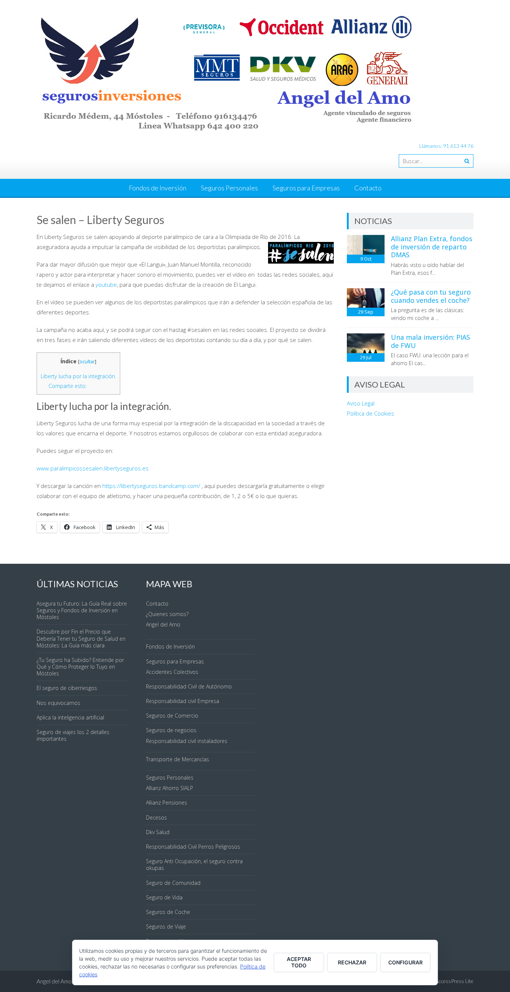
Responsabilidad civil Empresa (182, 701)
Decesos (156, 817)
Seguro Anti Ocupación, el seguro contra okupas (194, 864)
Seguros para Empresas (306, 188)
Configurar (405, 962)
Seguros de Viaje (166, 926)
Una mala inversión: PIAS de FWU (430, 341)
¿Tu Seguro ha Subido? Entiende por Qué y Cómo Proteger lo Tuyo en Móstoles (80, 666)
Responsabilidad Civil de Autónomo (189, 686)
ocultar (87, 361)
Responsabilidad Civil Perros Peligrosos (193, 846)
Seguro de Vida (164, 897)
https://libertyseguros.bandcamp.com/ (151, 485)
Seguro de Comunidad (173, 882)
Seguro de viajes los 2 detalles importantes (73, 735)
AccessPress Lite (454, 981)
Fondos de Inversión (157, 188)
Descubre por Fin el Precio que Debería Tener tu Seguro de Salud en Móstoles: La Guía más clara (81, 638)
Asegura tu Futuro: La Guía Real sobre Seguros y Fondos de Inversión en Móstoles (82, 610)
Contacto (368, 188)
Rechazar (352, 962)
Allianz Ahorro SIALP (169, 788)
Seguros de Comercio (172, 715)
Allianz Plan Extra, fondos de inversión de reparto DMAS (431, 246)
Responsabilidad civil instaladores (186, 740)
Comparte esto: (68, 385)
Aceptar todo (299, 962)
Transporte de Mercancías (177, 759)
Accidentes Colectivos (172, 671)
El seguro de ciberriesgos (67, 687)
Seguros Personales (229, 188)
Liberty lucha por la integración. (78, 376)
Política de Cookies (370, 413)
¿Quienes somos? (167, 614)
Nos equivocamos (58, 702)
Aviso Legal (360, 403)
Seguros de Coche (168, 911)
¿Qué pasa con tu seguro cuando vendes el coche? (431, 296)
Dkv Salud (158, 832)
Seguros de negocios (171, 730)
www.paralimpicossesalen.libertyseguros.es (93, 468)
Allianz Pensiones (166, 802)
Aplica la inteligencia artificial (70, 717)
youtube (106, 284)
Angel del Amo (163, 624)
